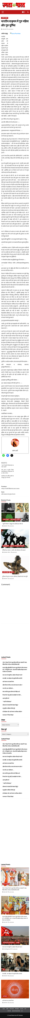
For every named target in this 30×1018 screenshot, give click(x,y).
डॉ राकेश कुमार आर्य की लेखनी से (8, 942)
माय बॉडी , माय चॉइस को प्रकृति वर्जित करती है (12, 678)
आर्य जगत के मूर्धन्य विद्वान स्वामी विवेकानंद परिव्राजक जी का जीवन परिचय (7, 471)
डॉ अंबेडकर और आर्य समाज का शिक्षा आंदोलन (12, 711)
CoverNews (11, 1015)
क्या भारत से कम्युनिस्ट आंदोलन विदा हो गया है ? (12, 675)
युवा (3, 969)
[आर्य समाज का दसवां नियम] (15, 989)
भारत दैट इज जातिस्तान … (8, 688)
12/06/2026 (15, 949)
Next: (8, 493)
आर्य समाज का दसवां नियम (8, 681)
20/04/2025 (11, 578)
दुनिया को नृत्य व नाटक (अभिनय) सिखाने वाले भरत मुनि (15, 576)
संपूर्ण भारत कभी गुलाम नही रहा (16, 1010)
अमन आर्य (4, 29)
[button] (2, 12)
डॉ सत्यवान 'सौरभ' (7, 552)
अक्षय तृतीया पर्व (6, 698)
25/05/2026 (11, 1002)
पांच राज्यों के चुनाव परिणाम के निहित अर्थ (11, 691)
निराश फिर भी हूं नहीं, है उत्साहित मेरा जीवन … (12, 695)
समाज (12, 545)
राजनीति (17, 942)
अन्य (21, 1010)
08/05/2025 (14, 552)
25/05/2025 (11, 526)
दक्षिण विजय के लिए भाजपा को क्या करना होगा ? (12, 685)
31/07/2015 (10, 29)
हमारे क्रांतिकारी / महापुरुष (15, 519)
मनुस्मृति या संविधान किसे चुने (9, 708)
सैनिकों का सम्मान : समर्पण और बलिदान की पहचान (14, 550)
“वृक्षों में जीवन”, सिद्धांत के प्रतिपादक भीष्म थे (12, 524)
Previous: (10, 488)
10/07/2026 (11, 892)
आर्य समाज (5, 996)
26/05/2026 (11, 976)
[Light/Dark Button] (23, 12)
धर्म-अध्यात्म (21, 1008)
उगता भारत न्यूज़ (6, 884)
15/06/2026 (11, 922)
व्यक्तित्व (12, 572)
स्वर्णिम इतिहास (17, 1008)
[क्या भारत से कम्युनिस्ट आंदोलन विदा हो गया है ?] (15, 935)
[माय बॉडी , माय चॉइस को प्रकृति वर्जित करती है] (15, 962)
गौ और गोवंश (9, 1010)
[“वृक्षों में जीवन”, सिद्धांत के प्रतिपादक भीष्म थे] (15, 512)
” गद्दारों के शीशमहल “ (7, 701)
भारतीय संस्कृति (4, 18)
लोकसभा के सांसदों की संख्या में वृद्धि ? (10, 705)
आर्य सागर (5, 526)
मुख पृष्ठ (4, 1008)
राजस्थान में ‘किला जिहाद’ (8, 715)
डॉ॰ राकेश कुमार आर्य (7, 949)
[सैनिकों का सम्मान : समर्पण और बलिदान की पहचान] (15, 538)
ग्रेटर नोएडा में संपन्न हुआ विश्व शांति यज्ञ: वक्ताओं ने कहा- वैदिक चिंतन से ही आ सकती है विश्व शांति (15, 663)
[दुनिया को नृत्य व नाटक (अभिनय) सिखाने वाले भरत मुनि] (15, 565)
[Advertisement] (15, 639)
